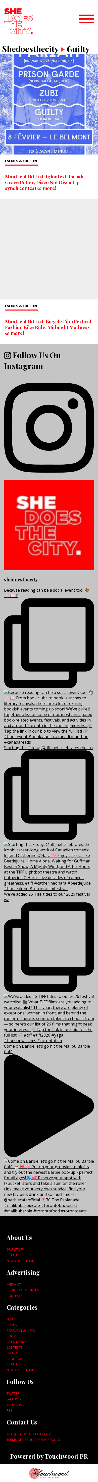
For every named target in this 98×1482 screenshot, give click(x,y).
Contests (15, 1295)
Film (10, 1319)
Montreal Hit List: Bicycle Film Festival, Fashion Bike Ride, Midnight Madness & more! (48, 327)
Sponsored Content (24, 1290)
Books (12, 1336)
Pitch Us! (14, 1255)
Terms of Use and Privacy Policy (33, 1439)
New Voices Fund (20, 1260)
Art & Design (17, 1341)
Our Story (15, 1249)
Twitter (13, 1393)
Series (12, 1324)
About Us (14, 1358)
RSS (10, 1410)
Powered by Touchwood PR (49, 1456)
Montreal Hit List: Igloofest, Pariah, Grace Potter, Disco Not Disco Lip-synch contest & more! (45, 182)
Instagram (16, 1404)
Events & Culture (21, 161)
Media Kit (14, 1284)
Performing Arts (21, 1330)
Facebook (15, 1399)
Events (12, 1353)
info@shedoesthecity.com (29, 1434)
